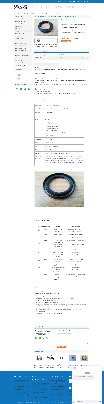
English (87, 1)
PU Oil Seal (17, 28)
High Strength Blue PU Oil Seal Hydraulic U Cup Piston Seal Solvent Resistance (21, 388)
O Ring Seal (18, 41)
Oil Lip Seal (27, 13)
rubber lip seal (56, 322)
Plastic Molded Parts (20, 53)
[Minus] (100, 368)
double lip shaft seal (47, 322)
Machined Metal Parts (20, 50)
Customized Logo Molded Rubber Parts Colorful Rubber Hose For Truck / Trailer (39, 391)
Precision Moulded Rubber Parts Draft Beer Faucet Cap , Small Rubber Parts (40, 385)
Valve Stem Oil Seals (20, 60)
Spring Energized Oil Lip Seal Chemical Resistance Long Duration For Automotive (61, 368)
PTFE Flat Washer (19, 38)
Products (39, 7)
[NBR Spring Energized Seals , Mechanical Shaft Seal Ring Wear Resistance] (46, 27)
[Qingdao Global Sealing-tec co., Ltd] (34, 40)
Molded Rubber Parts (20, 43)
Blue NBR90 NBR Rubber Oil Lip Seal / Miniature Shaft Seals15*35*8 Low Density (58, 388)
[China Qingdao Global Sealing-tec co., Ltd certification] (18, 76)
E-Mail (70, 391)
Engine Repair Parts (20, 62)
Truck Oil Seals (18, 24)
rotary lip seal (40, 322)
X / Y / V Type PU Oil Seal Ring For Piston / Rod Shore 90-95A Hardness (21, 394)
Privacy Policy (21, 402)
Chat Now (79, 1)
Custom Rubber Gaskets (21, 45)
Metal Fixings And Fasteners (22, 55)
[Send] (100, 401)
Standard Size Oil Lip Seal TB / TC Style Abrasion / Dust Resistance (58, 394)
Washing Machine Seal (20, 36)
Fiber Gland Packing (20, 65)
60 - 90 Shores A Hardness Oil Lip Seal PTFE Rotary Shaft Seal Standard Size (38, 367)
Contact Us (82, 7)
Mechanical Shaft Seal (20, 58)
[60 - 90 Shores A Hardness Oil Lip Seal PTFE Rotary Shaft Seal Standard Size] (39, 358)
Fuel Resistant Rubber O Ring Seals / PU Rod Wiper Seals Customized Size (21, 382)
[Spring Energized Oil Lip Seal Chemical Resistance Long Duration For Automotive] (61, 358)
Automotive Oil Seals (20, 21)
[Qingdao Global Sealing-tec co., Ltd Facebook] (70, 388)
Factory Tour (58, 7)
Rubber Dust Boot (19, 33)
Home (31, 7)
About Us (48, 7)
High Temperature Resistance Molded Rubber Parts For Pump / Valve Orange (40, 397)
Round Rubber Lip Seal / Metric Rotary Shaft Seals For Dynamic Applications (58, 382)
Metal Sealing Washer (20, 48)
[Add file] (74, 401)
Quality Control (70, 7)
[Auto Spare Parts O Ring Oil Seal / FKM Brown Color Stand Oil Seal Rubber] (83, 358)
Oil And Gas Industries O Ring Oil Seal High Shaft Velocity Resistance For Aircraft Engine (50, 367)
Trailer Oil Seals (19, 26)
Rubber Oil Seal (19, 19)
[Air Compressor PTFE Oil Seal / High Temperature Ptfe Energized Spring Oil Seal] (72, 358)
